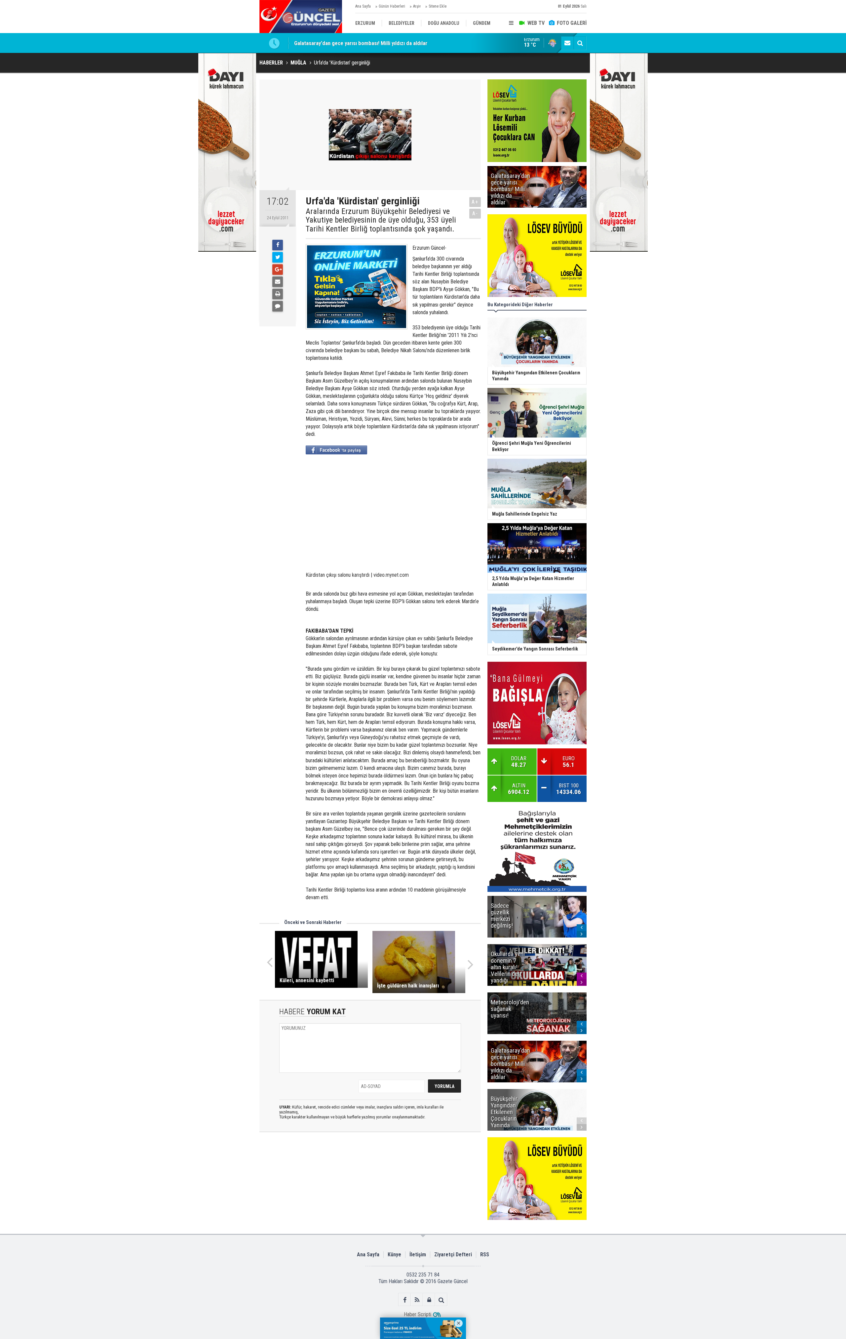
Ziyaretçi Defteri (453, 1254)
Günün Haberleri (392, 6)
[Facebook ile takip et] (405, 1299)
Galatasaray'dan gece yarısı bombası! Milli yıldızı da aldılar (360, 43)
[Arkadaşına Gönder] (277, 281)
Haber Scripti (417, 1314)
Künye (394, 1254)
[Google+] (277, 269)
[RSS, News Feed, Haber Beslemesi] (417, 1299)
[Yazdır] (277, 294)
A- (475, 213)
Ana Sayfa (363, 6)
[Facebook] (277, 245)
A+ (475, 202)
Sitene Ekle (437, 6)
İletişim (417, 1254)
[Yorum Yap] (277, 306)
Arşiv (417, 6)
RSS (484, 1254)
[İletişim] (567, 43)
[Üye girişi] (429, 1299)
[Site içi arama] (580, 43)
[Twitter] (277, 257)
